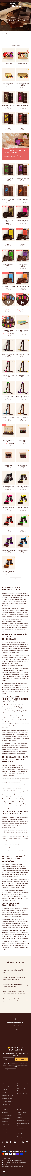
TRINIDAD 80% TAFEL (22, 106)
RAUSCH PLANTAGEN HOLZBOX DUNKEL (22, 464)
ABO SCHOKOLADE (23, 63)
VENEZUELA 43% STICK (8, 418)
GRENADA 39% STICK (22, 418)
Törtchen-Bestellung (23, 1094)
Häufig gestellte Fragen (22, 1113)
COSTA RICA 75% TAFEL (8, 127)
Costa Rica (5, 1121)
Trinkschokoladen (7, 1087)
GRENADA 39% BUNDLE (22, 287)
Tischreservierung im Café (23, 1085)
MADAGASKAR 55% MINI (8, 550)
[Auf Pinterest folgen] (11, 1142)
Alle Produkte (6, 1104)
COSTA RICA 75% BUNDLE (8, 243)
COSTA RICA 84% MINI (23, 486)
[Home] (2, 33)
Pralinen (4, 1084)
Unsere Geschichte (7, 1115)
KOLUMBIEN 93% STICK (8, 354)
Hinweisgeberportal (19, 1160)
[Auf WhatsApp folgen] (27, 1142)
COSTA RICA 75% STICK (22, 375)
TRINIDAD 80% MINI (8, 508)
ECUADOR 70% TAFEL (22, 127)
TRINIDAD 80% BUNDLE (23, 220)
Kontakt (19, 1117)
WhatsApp (20, 1134)
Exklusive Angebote (7, 1101)
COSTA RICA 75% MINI (23, 508)
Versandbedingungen (23, 1120)
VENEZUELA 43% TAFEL (8, 199)
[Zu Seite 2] (19, 579)
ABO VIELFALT (8, 63)
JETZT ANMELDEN (22, 1059)
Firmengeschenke (22, 1137)
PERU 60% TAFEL (8, 178)
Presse (4, 1136)
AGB (3, 1160)
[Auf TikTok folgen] (19, 1142)
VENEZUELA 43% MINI (22, 550)
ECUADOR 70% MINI (8, 529)
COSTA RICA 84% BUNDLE (8, 221)
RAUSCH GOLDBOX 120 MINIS (23, 84)
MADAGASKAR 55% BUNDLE (23, 265)
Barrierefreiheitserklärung (19, 1162)
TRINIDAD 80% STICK (8, 375)
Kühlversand (20, 1128)
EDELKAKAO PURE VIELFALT (8, 331)
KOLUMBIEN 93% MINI (8, 486)
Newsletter (20, 1131)
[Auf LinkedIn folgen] (23, 1142)
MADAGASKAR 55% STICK (22, 396)
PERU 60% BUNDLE (8, 264)
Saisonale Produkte (7, 1096)
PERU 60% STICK (8, 396)
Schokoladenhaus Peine (22, 1090)
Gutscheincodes (6, 1130)
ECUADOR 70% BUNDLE (22, 243)
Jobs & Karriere (6, 1133)
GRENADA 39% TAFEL (22, 199)
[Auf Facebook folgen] (3, 1142)
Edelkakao (5, 1112)
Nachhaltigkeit (6, 1118)
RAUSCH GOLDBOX (8, 83)
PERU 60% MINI (23, 529)
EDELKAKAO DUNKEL (22, 308)
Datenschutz (7, 1162)
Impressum (9, 1160)
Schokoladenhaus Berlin (22, 1080)
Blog (3, 1127)
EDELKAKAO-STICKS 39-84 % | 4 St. (22, 331)
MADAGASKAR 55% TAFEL (22, 178)
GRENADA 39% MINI (8, 571)
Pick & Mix (5, 1090)
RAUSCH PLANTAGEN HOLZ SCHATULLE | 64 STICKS (8, 440)
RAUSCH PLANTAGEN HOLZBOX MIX (22, 439)
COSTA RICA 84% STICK (22, 354)
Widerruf (6, 1164)
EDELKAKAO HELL (8, 308)
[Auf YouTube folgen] (15, 1142)
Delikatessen (5, 1093)
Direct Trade (5, 1124)
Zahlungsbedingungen (23, 1124)
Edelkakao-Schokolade (5, 1080)
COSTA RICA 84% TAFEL (8, 106)
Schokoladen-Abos (7, 1099)
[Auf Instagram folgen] (7, 1142)
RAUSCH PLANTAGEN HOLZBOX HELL (8, 464)
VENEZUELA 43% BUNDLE (8, 287)
